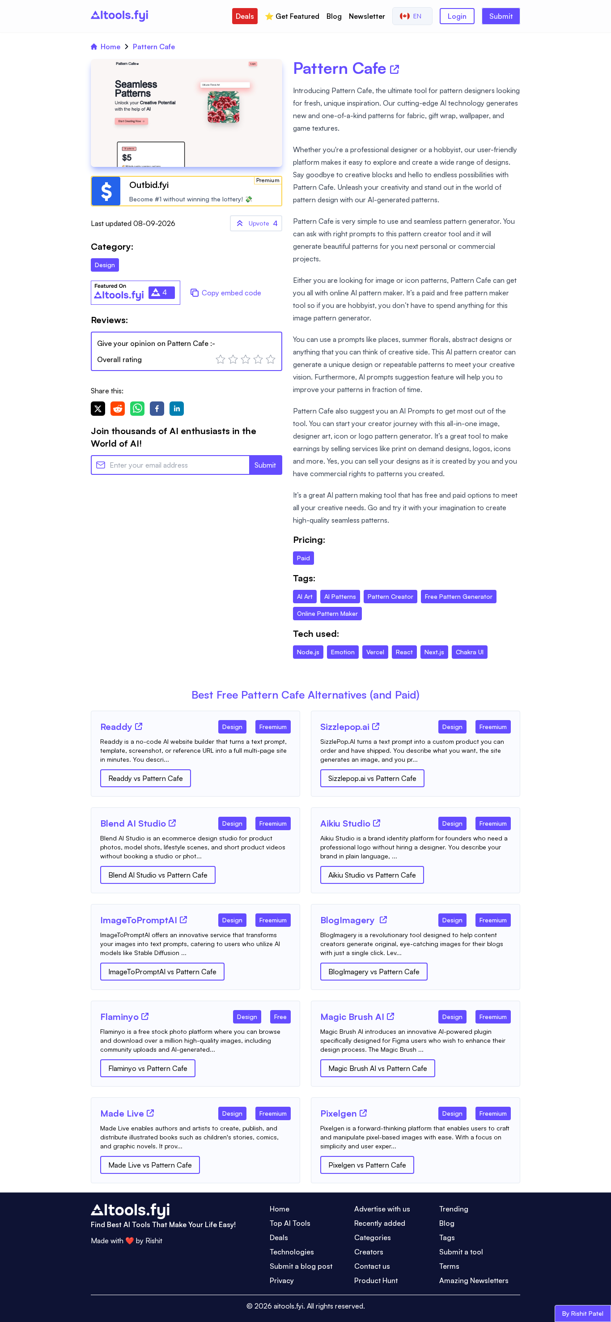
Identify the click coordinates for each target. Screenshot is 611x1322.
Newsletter (367, 16)
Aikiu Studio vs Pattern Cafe (372, 874)
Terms (449, 1266)
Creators (368, 1251)
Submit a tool (461, 1251)
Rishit (153, 1240)
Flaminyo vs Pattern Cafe (147, 1068)
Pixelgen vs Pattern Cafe (367, 1164)
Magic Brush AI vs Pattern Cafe (377, 1068)
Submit (501, 16)
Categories (372, 1237)
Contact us (372, 1266)
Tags (447, 1237)
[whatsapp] (137, 408)
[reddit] (117, 408)
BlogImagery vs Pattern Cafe (374, 971)
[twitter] (98, 408)
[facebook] (157, 408)
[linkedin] (177, 408)
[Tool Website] (138, 726)
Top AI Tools (290, 1223)
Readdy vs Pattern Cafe (145, 778)
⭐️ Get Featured (292, 16)
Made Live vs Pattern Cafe (150, 1164)
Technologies (292, 1251)
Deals (245, 16)
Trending (453, 1208)
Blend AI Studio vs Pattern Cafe (158, 874)
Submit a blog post (301, 1266)
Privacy (282, 1280)
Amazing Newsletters (474, 1280)
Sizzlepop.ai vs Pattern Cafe (372, 778)
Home (110, 46)
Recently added (379, 1223)
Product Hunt (376, 1280)
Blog (334, 16)
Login (457, 16)
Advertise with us (382, 1208)
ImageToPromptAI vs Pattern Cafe (162, 971)
